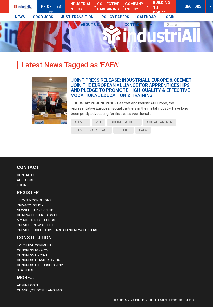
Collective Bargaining (108, 6)
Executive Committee (35, 245)
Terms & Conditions (34, 200)
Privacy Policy (30, 205)
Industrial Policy (80, 6)
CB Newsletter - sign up (38, 215)
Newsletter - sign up (35, 210)
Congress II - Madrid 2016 (38, 260)
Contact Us (27, 175)
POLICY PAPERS (115, 17)
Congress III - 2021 (32, 255)
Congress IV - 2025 (32, 250)
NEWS (20, 17)
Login (21, 185)
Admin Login (27, 285)
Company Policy (134, 6)
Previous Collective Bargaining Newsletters (57, 230)
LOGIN (169, 17)
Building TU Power (161, 8)
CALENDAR (146, 17)
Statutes (25, 270)
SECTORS (193, 6)
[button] (145, 6)
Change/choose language (40, 290)
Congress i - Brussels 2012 (40, 265)
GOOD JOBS (43, 17)
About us (90, 25)
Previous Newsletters (37, 225)
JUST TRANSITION (77, 17)
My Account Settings (36, 220)
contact (133, 25)
